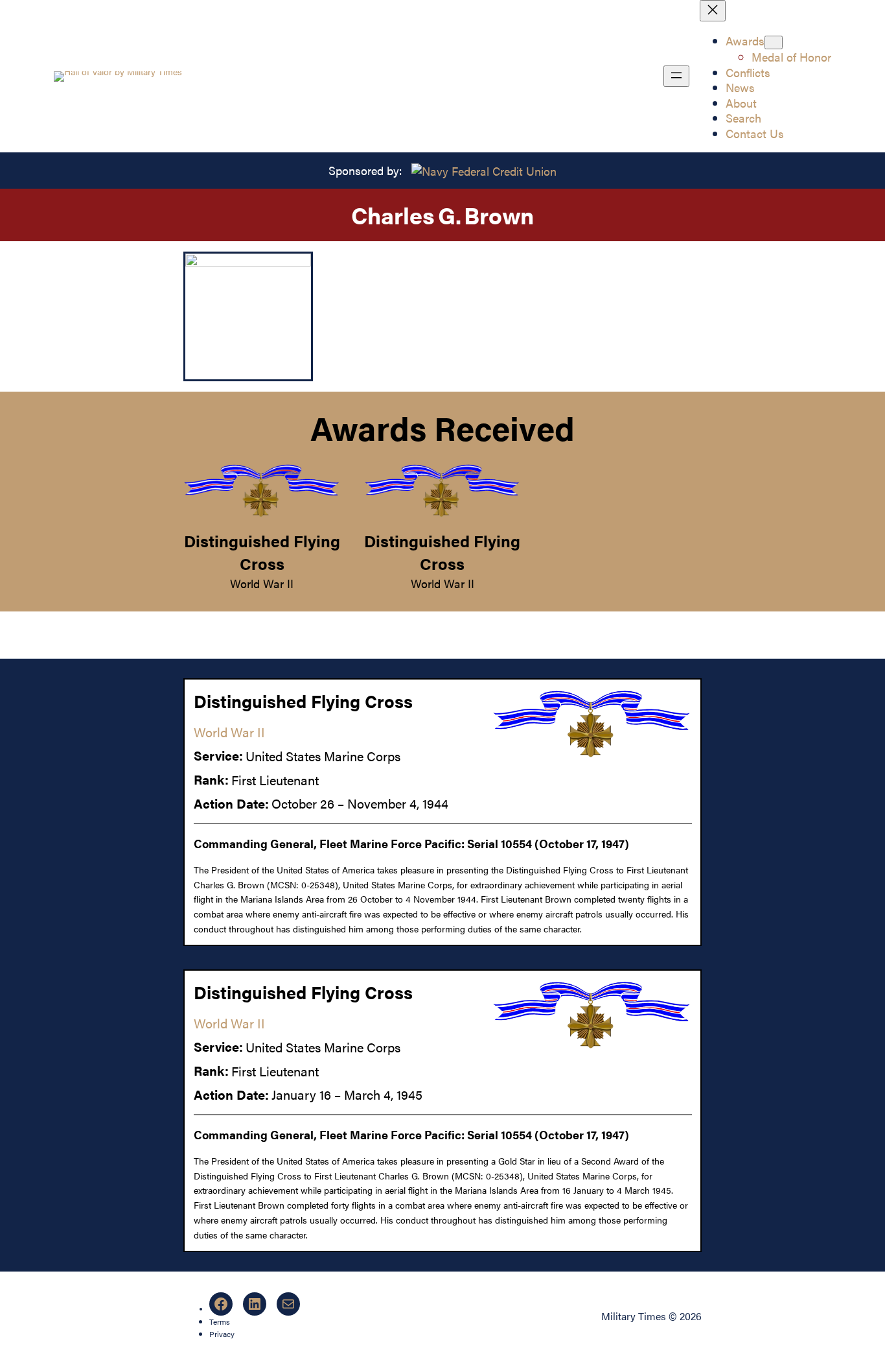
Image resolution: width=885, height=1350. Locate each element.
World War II (261, 582)
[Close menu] (713, 10)
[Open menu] (676, 76)
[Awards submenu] (773, 42)
